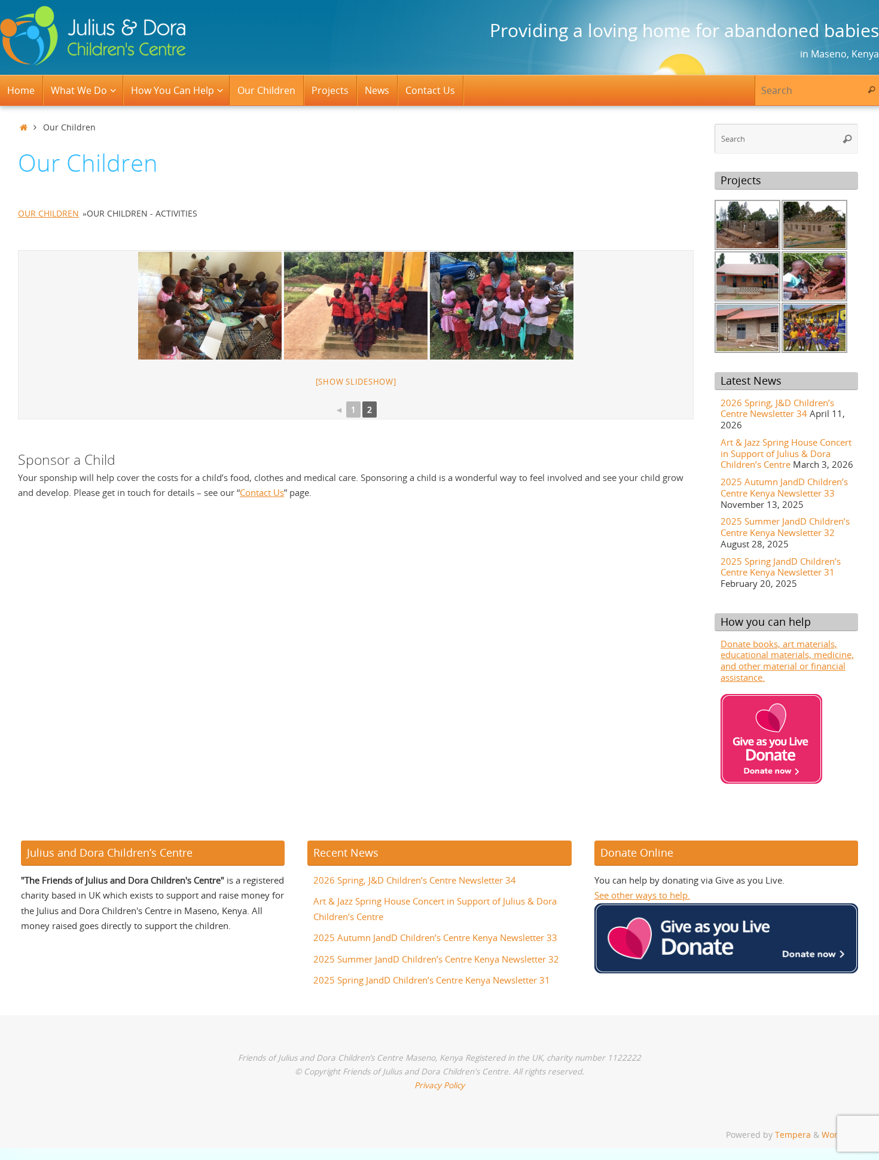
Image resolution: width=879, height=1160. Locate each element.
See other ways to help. (642, 895)
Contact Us (262, 492)
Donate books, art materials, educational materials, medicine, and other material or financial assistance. (787, 660)
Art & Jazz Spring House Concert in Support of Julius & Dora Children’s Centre (786, 453)
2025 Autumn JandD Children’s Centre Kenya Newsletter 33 (784, 487)
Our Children (48, 213)
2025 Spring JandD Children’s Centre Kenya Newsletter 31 (781, 567)
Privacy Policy (439, 1085)
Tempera (793, 1134)
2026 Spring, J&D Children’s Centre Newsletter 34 (777, 408)
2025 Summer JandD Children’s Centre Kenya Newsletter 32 (785, 526)
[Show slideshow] (356, 381)
